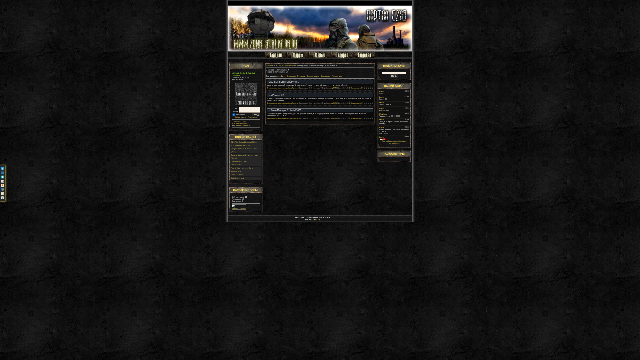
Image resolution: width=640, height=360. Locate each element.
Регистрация (252, 117)
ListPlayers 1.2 (276, 95)
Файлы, (239, 125)
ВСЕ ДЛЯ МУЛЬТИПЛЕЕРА (285, 65)
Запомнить (240, 114)
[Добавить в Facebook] (2, 172)
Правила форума (239, 121)
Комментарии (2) (357, 118)
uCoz (317, 219)
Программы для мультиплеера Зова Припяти (282, 88)
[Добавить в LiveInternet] (2, 181)
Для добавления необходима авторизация (394, 142)
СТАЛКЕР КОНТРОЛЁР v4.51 (283, 82)
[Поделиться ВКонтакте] (2, 168)
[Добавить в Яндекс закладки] (2, 185)
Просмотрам (337, 76)
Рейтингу (301, 76)
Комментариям (313, 76)
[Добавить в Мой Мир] (2, 189)
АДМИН (334, 88)
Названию (291, 76)
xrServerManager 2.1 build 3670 (284, 110)
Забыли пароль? (240, 117)
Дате (282, 76)
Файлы (269, 65)
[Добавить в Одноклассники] (2, 193)
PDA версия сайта (239, 123)
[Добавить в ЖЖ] (2, 198)
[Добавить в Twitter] (2, 177)
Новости (246, 125)
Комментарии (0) (357, 88)
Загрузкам (325, 76)
